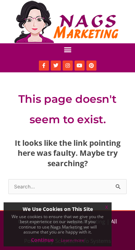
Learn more (72, 240)
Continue (42, 239)
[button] (67, 49)
